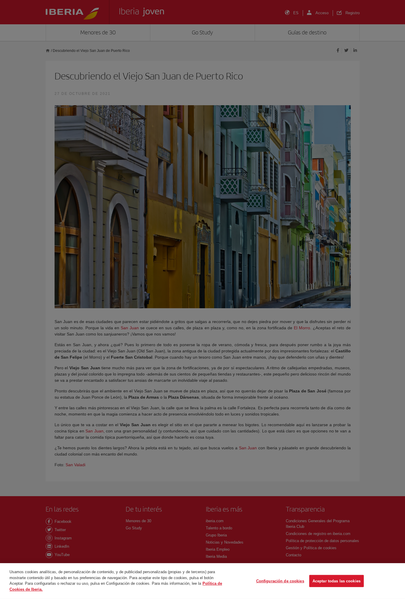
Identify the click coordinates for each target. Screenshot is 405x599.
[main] (202, 581)
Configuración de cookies (280, 581)
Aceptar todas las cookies (336, 581)
